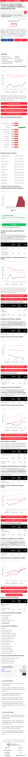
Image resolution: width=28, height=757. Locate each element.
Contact (13, 739)
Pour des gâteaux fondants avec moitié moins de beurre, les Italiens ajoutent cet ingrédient (13, 727)
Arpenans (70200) (6, 621)
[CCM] (7, 748)
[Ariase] (7, 755)
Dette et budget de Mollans (8, 641)
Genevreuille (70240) (6, 615)
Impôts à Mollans (5, 643)
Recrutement (21, 739)
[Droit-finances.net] (20, 750)
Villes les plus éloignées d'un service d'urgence (14, 110)
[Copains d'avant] (7, 753)
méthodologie (14, 33)
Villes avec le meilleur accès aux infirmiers (14, 435)
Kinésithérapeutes (19, 60)
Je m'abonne (13, 224)
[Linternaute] (7, 750)
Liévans (19, 15)
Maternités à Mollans (6, 648)
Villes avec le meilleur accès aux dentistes (14, 366)
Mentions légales (6, 742)
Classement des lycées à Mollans (9, 635)
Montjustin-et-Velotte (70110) (8, 620)
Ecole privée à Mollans (7, 646)
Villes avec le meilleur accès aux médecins (14, 295)
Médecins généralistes (7, 63)
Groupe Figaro (12, 742)
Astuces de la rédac (7, 671)
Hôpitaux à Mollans (6, 631)
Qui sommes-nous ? (7, 739)
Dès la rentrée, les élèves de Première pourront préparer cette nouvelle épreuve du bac (12, 694)
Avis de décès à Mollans (7, 630)
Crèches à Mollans (6, 644)
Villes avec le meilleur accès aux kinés (14, 516)
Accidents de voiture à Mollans (8, 636)
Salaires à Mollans (6, 640)
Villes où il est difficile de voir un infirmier (14, 438)
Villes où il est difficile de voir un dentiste (14, 370)
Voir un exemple (23, 669)
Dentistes (17, 56)
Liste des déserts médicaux (14, 103)
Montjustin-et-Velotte (6, 16)
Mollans (3, 628)
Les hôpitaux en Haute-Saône (14, 113)
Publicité (17, 739)
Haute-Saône (17, 2)
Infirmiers (17, 58)
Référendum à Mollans (7, 653)
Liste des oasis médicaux (14, 106)
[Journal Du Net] (20, 748)
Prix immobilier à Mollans (7, 649)
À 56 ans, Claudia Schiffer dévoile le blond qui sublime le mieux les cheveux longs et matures (12, 698)
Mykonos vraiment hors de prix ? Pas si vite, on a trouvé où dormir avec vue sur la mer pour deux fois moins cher (14, 689)
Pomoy (15, 15)
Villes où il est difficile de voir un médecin (14, 299)
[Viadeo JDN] (20, 753)
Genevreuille (9, 15)
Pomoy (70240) (5, 617)
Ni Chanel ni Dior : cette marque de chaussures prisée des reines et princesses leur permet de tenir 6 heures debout (13, 717)
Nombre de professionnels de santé (7, 60)
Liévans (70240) (5, 618)
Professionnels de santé (8, 2)
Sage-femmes (18, 61)
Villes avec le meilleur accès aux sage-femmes (14, 587)
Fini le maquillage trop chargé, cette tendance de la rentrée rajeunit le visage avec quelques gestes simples (13, 732)
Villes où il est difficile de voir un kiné (14, 520)
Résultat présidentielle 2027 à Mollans (10, 658)
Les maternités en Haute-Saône (14, 594)
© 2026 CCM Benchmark (20, 742)
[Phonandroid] (20, 755)
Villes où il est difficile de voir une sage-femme (14, 591)
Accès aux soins (5, 56)
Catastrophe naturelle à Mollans (9, 633)
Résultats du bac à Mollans (8, 659)
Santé (4, 669)
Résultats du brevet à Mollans (8, 661)
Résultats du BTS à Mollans (8, 663)
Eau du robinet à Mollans (7, 651)
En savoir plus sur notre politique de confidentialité (11, 227)
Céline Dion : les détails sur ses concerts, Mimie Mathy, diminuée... (13, 684)
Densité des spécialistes (7, 58)
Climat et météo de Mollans (8, 638)
